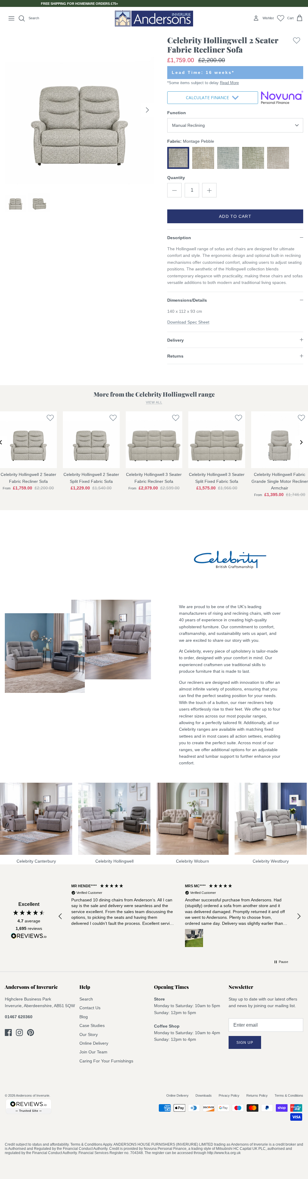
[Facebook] (8, 1032)
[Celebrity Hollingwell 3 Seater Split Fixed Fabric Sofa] (216, 439)
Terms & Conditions (289, 1095)
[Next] (147, 110)
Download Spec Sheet (188, 322)
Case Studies (92, 1025)
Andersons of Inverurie (32, 1095)
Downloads (204, 1095)
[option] (79, 109)
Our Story (88, 1034)
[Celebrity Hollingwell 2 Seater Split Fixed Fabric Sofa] (91, 439)
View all (154, 402)
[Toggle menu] (11, 18)
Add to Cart (235, 216)
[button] (60, 916)
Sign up (244, 1042)
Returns (175, 356)
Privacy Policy (229, 1095)
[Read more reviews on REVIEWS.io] (29, 937)
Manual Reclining (188, 125)
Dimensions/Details (187, 300)
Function (176, 112)
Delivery (175, 340)
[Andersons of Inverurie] (154, 18)
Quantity (176, 177)
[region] (179, 916)
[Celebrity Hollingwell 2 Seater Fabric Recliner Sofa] (28, 439)
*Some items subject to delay (203, 83)
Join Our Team (93, 1052)
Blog (83, 1016)
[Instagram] (19, 1032)
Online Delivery (93, 1043)
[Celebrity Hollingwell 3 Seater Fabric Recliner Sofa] (154, 439)
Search (86, 999)
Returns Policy (257, 1095)
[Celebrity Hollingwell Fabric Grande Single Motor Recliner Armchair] (279, 439)
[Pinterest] (30, 1032)
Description (179, 237)
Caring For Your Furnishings (106, 1061)
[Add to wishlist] (296, 46)
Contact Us (89, 1007)
